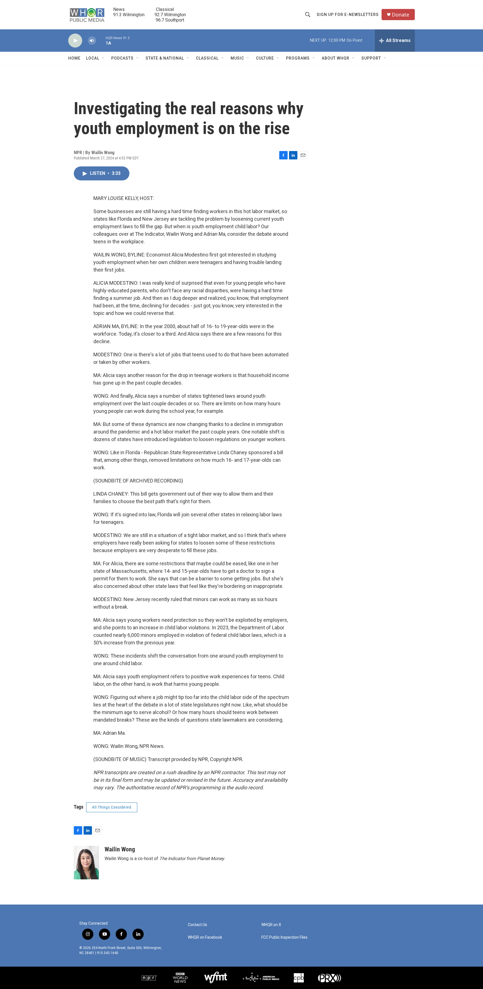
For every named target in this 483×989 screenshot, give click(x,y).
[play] (75, 40)
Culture (265, 58)
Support (371, 58)
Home (74, 58)
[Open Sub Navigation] (103, 58)
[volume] (92, 40)
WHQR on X (271, 925)
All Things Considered (111, 807)
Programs (298, 58)
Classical (207, 58)
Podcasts (122, 58)
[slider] (101, 40)
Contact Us (197, 925)
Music (237, 58)
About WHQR (335, 58)
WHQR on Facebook (205, 937)
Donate (400, 15)
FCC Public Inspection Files (284, 937)
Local (92, 58)
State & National (165, 58)
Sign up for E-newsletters (348, 14)
